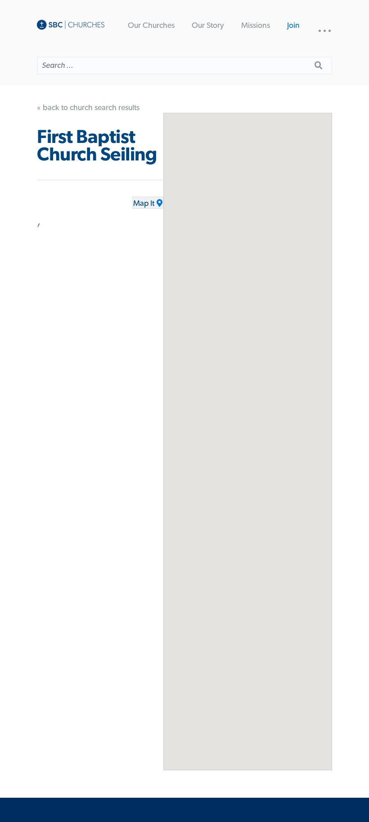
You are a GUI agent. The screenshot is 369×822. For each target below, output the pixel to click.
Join (293, 26)
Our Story (208, 26)
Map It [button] (143, 204)
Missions (255, 26)
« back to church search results (88, 108)
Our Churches (151, 26)
